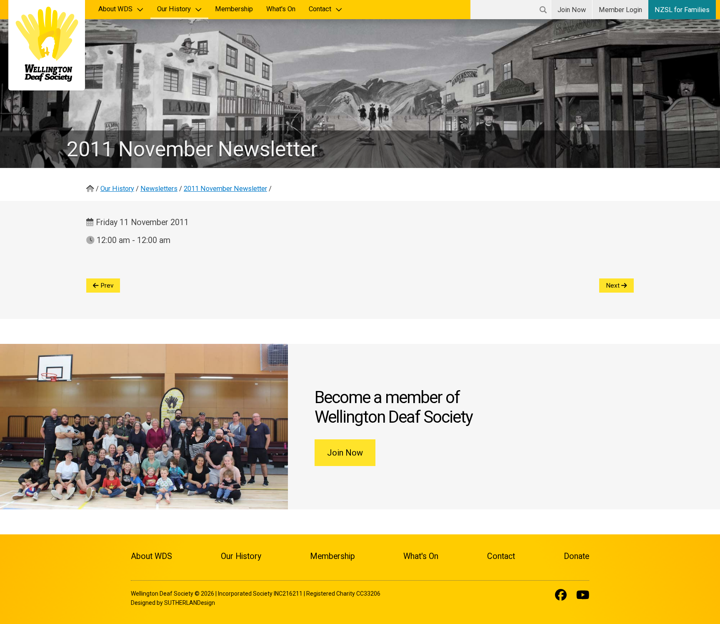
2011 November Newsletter (225, 189)
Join (572, 10)
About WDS (115, 9)
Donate (576, 556)
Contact (320, 9)
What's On (280, 9)
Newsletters (159, 189)
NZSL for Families (682, 10)
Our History (174, 9)
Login (620, 10)
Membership (234, 9)
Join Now (345, 453)
